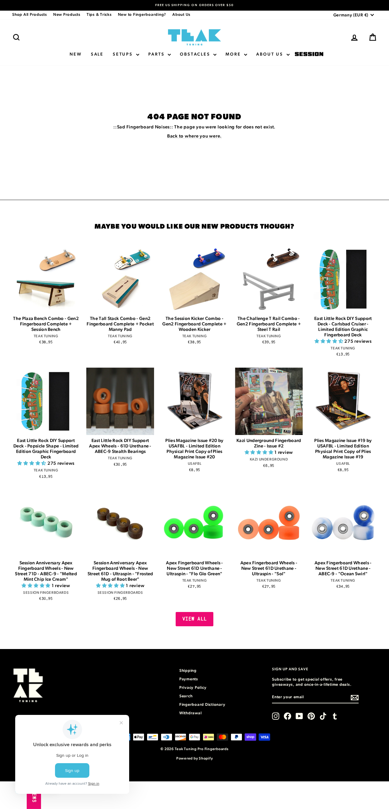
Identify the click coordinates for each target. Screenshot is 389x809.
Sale (97, 54)
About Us (181, 15)
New (75, 54)
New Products (67, 15)
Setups (124, 54)
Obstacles (196, 54)
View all (194, 619)
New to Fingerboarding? (142, 15)
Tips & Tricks (99, 15)
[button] (330, 341)
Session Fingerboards (309, 54)
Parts (157, 54)
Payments (188, 679)
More (234, 54)
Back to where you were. (194, 136)
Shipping (188, 671)
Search (186, 696)
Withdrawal (190, 713)
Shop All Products (29, 15)
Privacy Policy (193, 688)
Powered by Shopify (194, 758)
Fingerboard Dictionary (202, 705)
